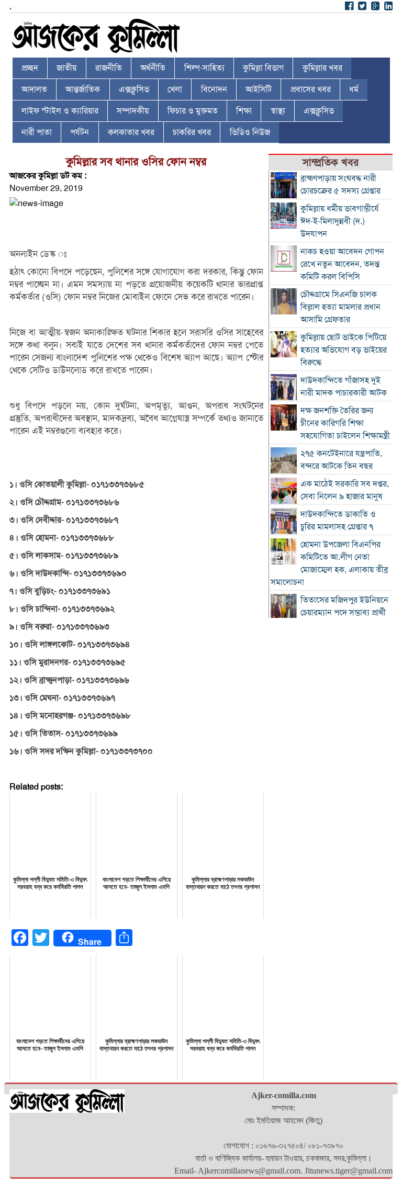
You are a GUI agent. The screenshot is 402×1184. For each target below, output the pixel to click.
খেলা (175, 89)
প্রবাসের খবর (311, 89)
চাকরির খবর (192, 132)
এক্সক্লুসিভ (134, 89)
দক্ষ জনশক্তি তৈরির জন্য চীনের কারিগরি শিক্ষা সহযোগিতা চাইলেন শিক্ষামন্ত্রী (345, 423)
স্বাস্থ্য (278, 111)
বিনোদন (214, 89)
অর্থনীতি (152, 68)
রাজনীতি (108, 68)
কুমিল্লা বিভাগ (263, 68)
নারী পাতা (36, 132)
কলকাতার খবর (131, 132)
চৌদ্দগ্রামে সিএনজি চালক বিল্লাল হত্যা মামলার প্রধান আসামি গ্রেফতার (340, 307)
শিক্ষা (244, 111)
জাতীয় (66, 68)
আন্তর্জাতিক (82, 89)
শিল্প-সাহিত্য (204, 68)
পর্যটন (79, 132)
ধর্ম (354, 89)
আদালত (34, 89)
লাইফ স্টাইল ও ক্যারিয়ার (59, 111)
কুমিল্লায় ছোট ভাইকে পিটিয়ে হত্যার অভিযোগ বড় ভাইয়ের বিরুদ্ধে (343, 350)
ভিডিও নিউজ (250, 132)
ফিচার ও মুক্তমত (193, 111)
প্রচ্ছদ (29, 68)
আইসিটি (258, 89)
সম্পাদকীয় (133, 111)
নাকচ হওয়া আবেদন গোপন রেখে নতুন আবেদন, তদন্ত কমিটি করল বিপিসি (342, 264)
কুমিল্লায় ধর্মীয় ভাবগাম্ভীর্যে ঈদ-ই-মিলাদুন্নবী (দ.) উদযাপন (339, 221)
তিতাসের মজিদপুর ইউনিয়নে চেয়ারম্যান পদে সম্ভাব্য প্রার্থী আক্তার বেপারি (344, 612)
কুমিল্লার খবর (322, 68)
